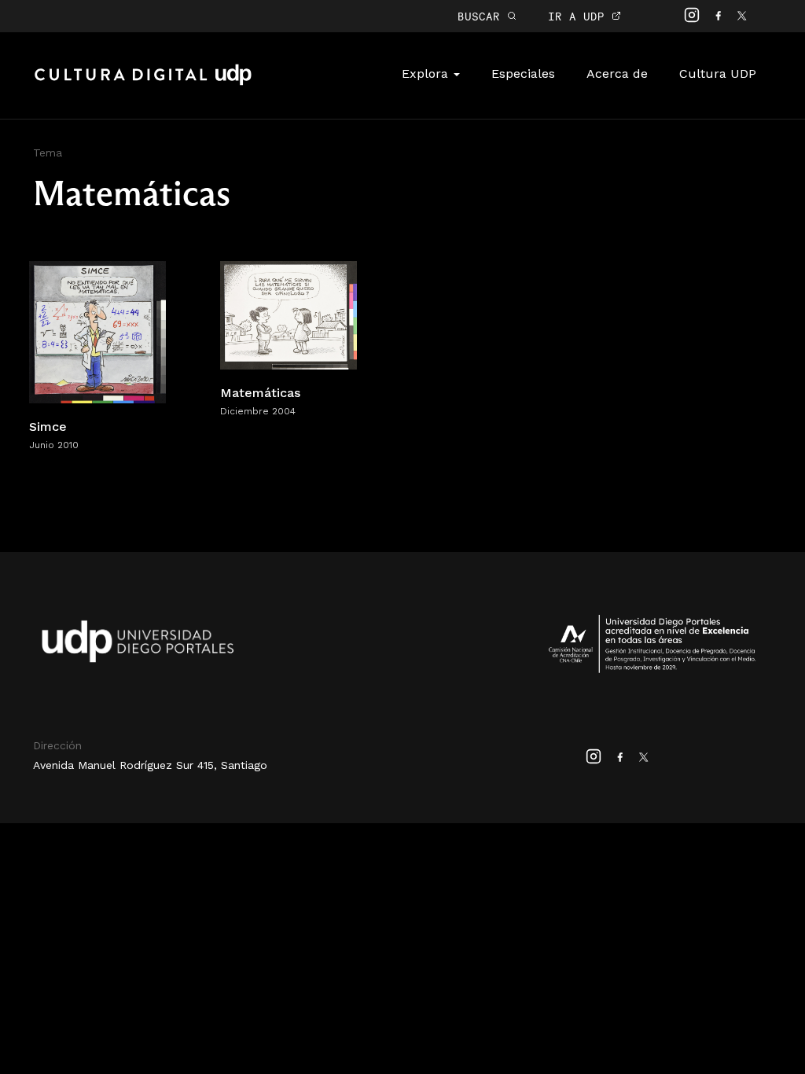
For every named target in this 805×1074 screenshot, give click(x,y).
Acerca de (617, 73)
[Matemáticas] (288, 314)
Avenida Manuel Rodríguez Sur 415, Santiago (150, 765)
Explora (427, 73)
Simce (48, 426)
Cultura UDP (717, 73)
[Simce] (97, 330)
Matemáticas (260, 392)
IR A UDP (580, 16)
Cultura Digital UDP (143, 83)
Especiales (523, 73)
